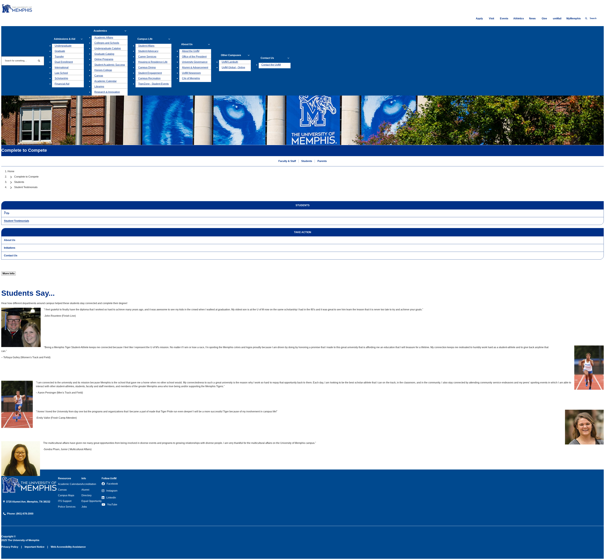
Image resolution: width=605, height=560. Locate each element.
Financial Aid (62, 83)
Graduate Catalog (104, 54)
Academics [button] (100, 30)
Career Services (147, 56)
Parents (322, 161)
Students (306, 161)
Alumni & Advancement (195, 67)
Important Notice (34, 547)
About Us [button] (187, 44)
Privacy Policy (9, 547)
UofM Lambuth (230, 62)
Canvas (98, 75)
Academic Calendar (105, 81)
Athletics (518, 18)
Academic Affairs (103, 37)
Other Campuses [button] (231, 55)
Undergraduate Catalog (107, 48)
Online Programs (103, 59)
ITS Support (64, 501)
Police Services (66, 506)
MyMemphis (573, 18)
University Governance (194, 62)
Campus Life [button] (145, 39)
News (532, 18)
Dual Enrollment (64, 62)
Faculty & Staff (287, 161)
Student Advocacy (148, 51)
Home (11, 171)
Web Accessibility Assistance (68, 547)
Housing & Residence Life (152, 62)
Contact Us (10, 255)
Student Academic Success (109, 64)
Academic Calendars (69, 484)
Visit (491, 18)
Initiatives (9, 247)
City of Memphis (191, 78)
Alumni (85, 489)
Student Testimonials (16, 221)
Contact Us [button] (267, 58)
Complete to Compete (26, 176)
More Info (8, 273)
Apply (479, 18)
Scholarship (61, 78)
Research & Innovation (107, 92)
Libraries (99, 86)
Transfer (59, 56)
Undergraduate (63, 45)
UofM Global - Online (233, 67)
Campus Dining (147, 67)
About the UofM (190, 51)
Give (544, 18)
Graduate (60, 51)
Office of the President (194, 56)
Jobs (84, 506)
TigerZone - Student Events (153, 83)
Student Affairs (146, 45)
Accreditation (88, 484)
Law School (61, 73)
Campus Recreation (149, 78)
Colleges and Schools (106, 43)
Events (504, 18)
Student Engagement (150, 73)
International (62, 67)
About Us (9, 240)
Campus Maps (66, 495)
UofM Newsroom (191, 73)
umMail (557, 18)
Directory (86, 495)
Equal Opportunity (91, 501)
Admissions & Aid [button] (64, 39)
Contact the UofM (271, 64)
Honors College (103, 70)
